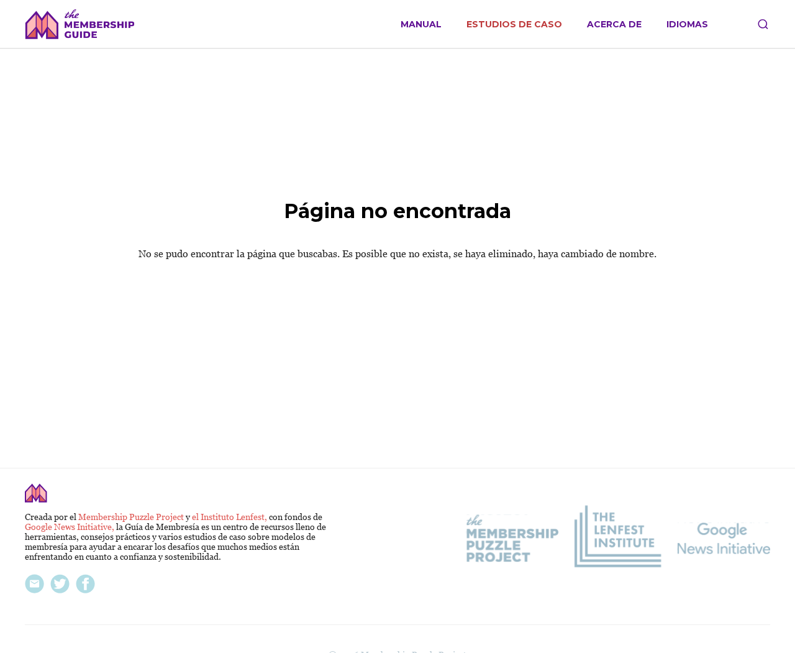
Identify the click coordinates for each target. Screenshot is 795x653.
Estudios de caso (514, 24)
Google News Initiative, (70, 527)
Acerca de (614, 24)
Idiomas (687, 24)
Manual (421, 24)
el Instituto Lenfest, (230, 517)
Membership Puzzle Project (132, 517)
